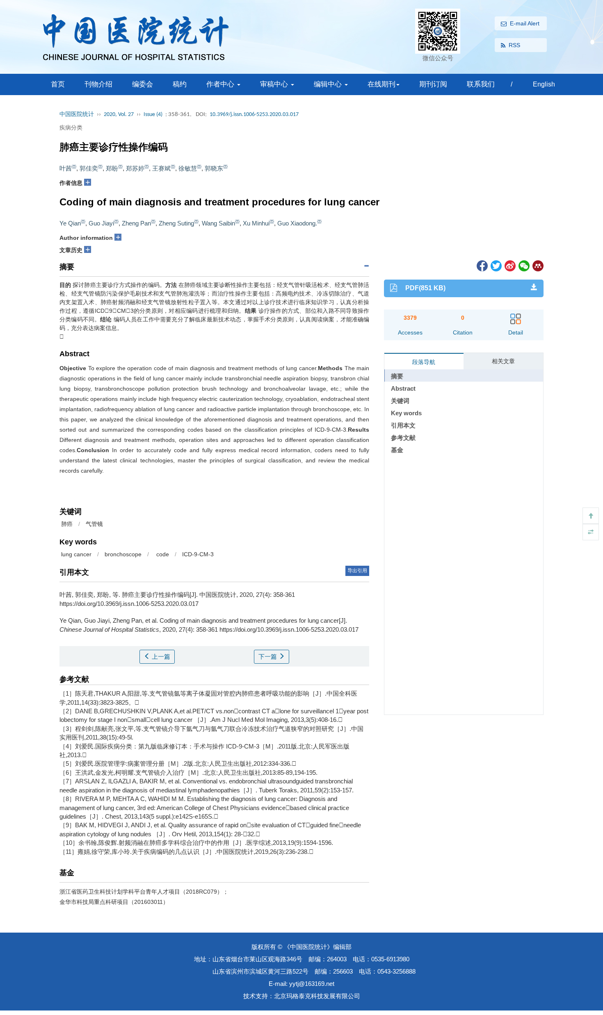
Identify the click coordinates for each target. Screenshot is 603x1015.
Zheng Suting (176, 223)
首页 (58, 84)
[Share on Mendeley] (537, 265)
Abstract (403, 388)
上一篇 (160, 656)
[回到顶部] (590, 516)
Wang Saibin (218, 223)
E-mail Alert (524, 23)
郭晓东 (214, 168)
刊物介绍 (98, 84)
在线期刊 (381, 84)
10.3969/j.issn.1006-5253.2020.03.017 (254, 115)
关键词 (400, 400)
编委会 (142, 84)
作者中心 (221, 84)
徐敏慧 (187, 168)
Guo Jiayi (101, 223)
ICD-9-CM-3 (198, 554)
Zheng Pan (136, 223)
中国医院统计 (76, 115)
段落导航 (423, 362)
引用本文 (403, 425)
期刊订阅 (433, 84)
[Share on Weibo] (509, 265)
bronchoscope (123, 554)
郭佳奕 (89, 168)
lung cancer (75, 554)
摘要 (397, 376)
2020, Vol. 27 (119, 115)
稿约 (180, 84)
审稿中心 (275, 84)
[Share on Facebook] (481, 265)
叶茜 (65, 168)
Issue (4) (153, 115)
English (544, 84)
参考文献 (403, 437)
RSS (514, 45)
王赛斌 (161, 168)
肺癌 (66, 524)
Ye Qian (70, 223)
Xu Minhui (256, 223)
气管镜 (94, 524)
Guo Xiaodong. (297, 223)
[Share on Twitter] (495, 265)
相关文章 (503, 361)
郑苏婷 (135, 168)
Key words (406, 413)
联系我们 (481, 84)
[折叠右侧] (590, 532)
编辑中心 (329, 84)
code (162, 554)
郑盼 (112, 168)
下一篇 (268, 656)
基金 (397, 449)
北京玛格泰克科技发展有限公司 (317, 995)
